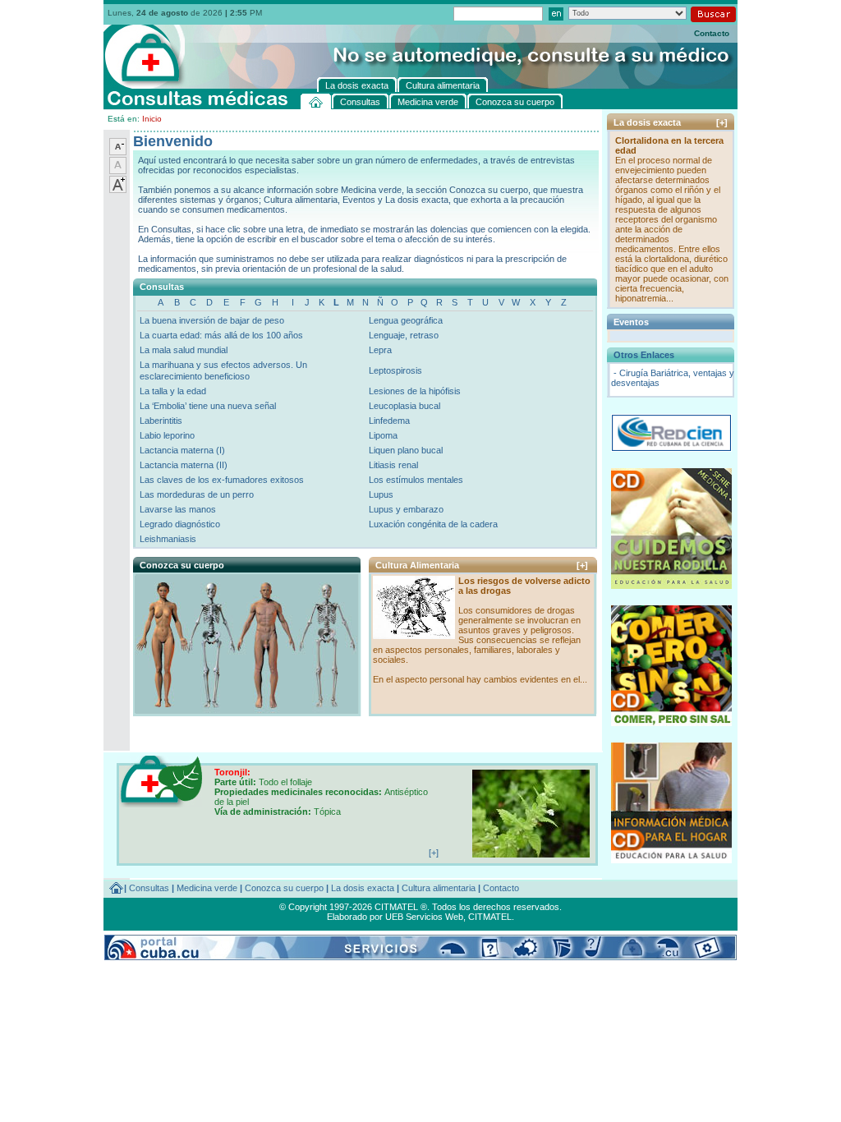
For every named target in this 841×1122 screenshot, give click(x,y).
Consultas (149, 888)
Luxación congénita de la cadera (433, 524)
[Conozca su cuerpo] (246, 710)
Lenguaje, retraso (404, 335)
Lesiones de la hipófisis (415, 391)
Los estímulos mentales (416, 480)
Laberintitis (161, 420)
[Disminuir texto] (117, 152)
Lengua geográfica (406, 320)
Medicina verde (207, 888)
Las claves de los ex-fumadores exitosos (222, 480)
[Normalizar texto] (117, 171)
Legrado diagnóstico (180, 524)
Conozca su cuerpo (284, 888)
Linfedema (389, 420)
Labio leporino (167, 435)
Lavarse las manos (178, 509)
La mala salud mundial (183, 350)
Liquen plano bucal (406, 450)
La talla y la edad (173, 391)
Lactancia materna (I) (182, 450)
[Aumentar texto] (117, 190)
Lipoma (383, 435)
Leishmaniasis (168, 539)
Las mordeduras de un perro (197, 494)
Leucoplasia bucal (404, 406)
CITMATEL (490, 917)
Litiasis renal (393, 465)
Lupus (381, 494)
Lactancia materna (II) (183, 465)
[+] (582, 565)
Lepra (380, 350)
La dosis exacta (362, 888)
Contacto (711, 33)
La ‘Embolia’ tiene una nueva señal (208, 406)
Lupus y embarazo (406, 509)
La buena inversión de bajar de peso (212, 320)
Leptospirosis (395, 370)
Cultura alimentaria (439, 888)
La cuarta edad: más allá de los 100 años (221, 335)
